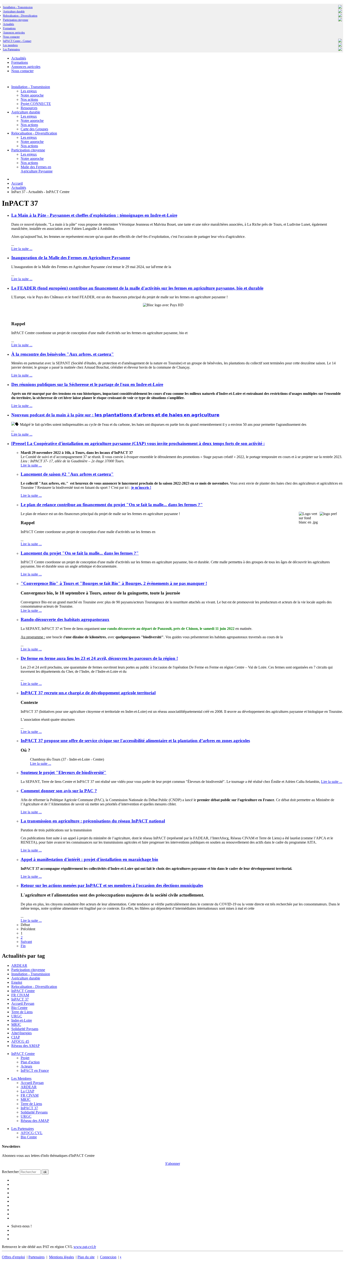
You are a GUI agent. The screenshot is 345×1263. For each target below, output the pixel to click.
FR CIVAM (20, 995)
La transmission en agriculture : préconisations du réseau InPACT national (93, 820)
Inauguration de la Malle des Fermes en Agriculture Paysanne (70, 257)
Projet (25, 1058)
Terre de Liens (22, 1012)
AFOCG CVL (31, 1133)
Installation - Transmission (18, 7)
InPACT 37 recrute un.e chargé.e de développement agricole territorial (88, 692)
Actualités (8, 24)
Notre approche (32, 95)
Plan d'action (30, 1062)
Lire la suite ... (21, 249)
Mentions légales (61, 1257)
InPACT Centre (23, 991)
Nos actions (29, 99)
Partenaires (36, 1257)
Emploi (16, 982)
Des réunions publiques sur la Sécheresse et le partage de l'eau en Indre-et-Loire (87, 384)
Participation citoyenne (15, 20)
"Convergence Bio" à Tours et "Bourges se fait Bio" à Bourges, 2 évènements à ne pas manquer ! (114, 583)
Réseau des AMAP (25, 1046)
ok (45, 1172)
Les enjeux (29, 91)
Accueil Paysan (22, 1003)
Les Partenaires (22, 1129)
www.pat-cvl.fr (84, 1247)
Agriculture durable (14, 11)
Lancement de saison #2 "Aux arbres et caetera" (67, 474)
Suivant (26, 942)
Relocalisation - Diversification (20, 15)
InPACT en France (35, 1070)
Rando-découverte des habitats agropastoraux (65, 619)
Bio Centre (19, 1008)
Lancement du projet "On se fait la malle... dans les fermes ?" (80, 553)
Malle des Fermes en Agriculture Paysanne (37, 169)
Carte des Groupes (34, 129)
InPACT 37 (20, 999)
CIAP (15, 1037)
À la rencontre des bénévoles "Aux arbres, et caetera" (62, 354)
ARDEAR (19, 966)
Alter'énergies (21, 1033)
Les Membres (21, 1078)
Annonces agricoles (14, 32)
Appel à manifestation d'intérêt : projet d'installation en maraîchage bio (89, 859)
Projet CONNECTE (36, 104)
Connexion (108, 1257)
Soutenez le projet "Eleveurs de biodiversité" (63, 772)
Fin (23, 946)
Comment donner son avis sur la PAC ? (59, 790)
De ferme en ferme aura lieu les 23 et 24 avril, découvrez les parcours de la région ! (99, 658)
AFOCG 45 (20, 1041)
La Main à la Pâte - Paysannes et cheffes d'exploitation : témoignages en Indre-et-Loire (94, 215)
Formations (9, 28)
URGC (16, 1016)
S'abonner (172, 1164)
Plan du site (86, 1257)
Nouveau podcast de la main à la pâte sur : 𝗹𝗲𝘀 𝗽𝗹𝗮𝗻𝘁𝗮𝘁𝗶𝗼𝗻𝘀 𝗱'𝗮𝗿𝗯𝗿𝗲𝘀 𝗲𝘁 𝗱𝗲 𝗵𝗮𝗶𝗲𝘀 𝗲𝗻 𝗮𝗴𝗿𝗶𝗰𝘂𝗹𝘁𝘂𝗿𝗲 (115, 414)
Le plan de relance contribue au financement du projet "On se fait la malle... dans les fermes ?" (112, 504)
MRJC (16, 1025)
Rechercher (10, 1172)
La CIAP (27, 1091)
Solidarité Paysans (24, 1029)
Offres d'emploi (13, 1257)
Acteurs (26, 1066)
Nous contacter (11, 36)
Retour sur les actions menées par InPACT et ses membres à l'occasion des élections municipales (112, 885)
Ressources (29, 108)
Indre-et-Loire (21, 1020)
